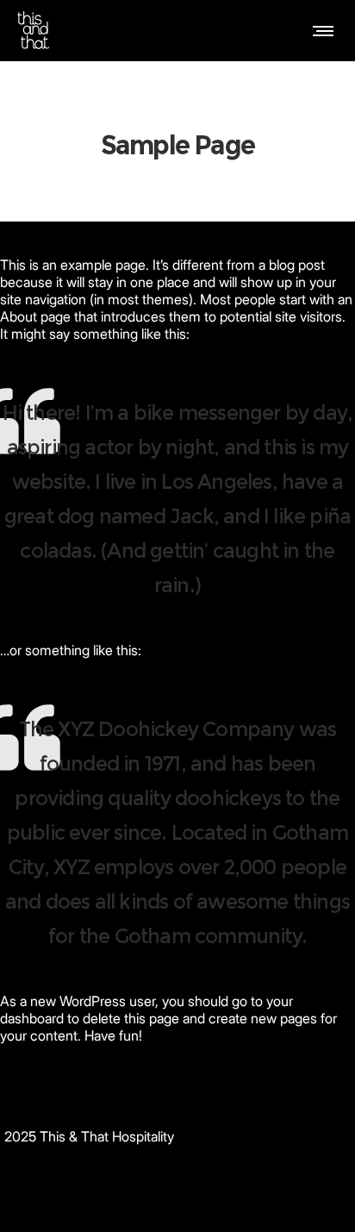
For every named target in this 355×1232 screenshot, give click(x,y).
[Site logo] (33, 30)
